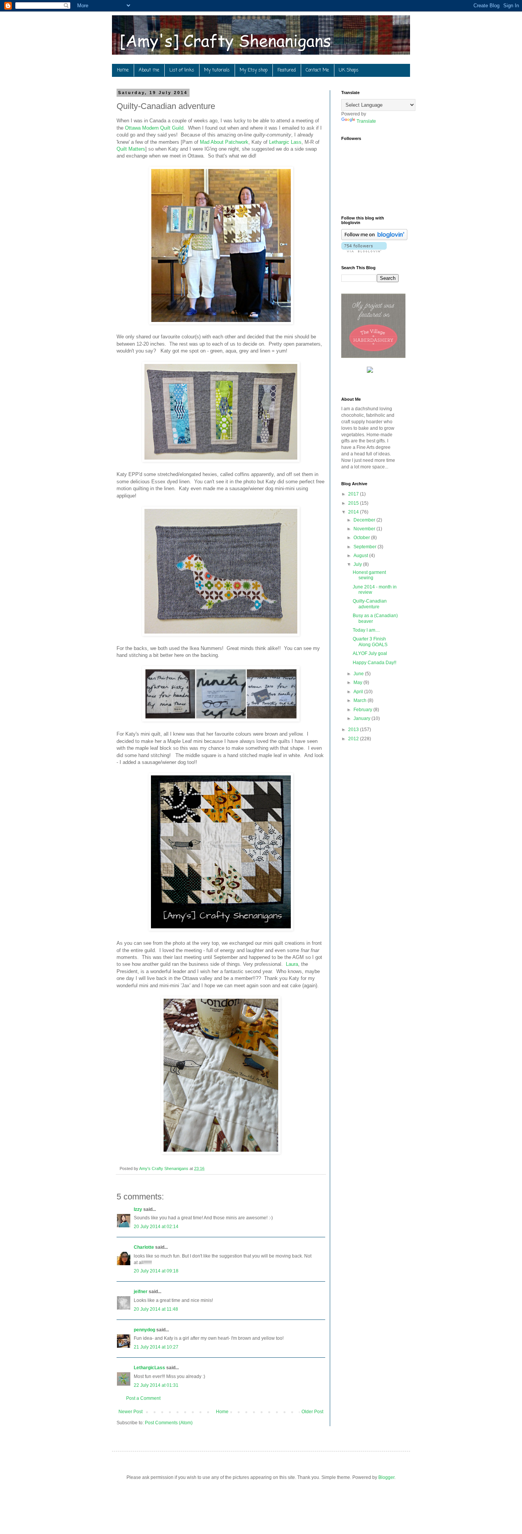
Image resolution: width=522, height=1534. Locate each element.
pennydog (144, 1329)
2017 (354, 494)
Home (123, 70)
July (358, 564)
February (363, 709)
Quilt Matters (131, 149)
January (362, 718)
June (359, 673)
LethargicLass (149, 1367)
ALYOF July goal (370, 653)
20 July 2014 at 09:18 (156, 1271)
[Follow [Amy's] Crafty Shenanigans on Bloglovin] (374, 238)
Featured (286, 70)
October (362, 537)
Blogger (386, 1477)
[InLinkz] (370, 369)
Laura (292, 964)
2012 (354, 738)
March (360, 700)
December (364, 520)
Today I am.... (366, 630)
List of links (181, 70)
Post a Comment (143, 1398)
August (361, 555)
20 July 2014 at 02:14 (156, 1226)
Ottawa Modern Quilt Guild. (155, 128)
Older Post (312, 1411)
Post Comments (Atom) (169, 1422)
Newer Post (130, 1411)
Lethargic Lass (285, 142)
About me (149, 70)
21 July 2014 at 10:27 (156, 1347)
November (364, 528)
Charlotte (144, 1247)
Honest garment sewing (369, 575)
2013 (354, 729)
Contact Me (317, 70)
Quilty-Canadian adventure (370, 603)
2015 (354, 503)
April (358, 691)
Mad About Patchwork (224, 142)
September (365, 546)
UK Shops (348, 70)
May (358, 682)
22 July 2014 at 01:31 (156, 1385)
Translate (366, 121)
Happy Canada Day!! (374, 662)
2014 (354, 512)
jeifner (141, 1291)
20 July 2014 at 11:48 (156, 1309)
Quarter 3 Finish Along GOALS (370, 641)
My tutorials (217, 70)
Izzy (138, 1209)
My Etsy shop (253, 70)
